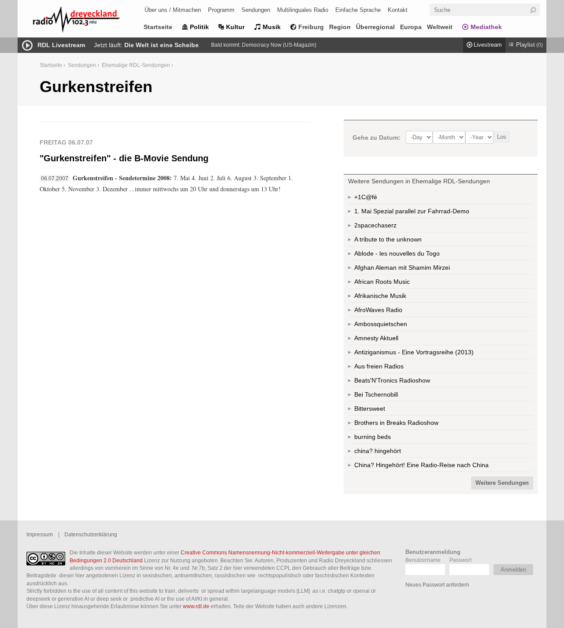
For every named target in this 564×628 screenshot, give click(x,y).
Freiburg (311, 26)
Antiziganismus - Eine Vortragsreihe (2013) (414, 352)
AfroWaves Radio (378, 309)
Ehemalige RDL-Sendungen (136, 65)
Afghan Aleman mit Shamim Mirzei (402, 267)
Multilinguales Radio (302, 10)
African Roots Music (382, 281)
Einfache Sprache (358, 10)
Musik (272, 26)
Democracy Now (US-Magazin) (279, 45)
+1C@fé (365, 197)
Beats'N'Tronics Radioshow (392, 380)
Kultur (235, 26)
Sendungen (255, 10)
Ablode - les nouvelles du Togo (397, 253)
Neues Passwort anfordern (437, 584)
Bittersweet (369, 408)
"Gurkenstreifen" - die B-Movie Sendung (124, 158)
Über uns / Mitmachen (173, 10)
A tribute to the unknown (388, 239)
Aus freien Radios (379, 366)
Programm (221, 10)
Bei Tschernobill (376, 394)
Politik (199, 26)
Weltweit (440, 26)
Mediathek (486, 26)
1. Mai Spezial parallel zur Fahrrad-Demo (411, 211)
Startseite (158, 26)
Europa (411, 26)
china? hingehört (377, 450)
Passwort (460, 560)
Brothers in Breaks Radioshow (396, 422)
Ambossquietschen (380, 323)
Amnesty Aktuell (376, 338)
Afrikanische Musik (380, 295)
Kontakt (398, 10)
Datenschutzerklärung (90, 534)
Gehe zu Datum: (376, 137)
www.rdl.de (196, 606)
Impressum (39, 534)
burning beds (372, 436)
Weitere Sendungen (502, 483)
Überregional (375, 26)
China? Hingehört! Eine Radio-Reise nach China (421, 464)
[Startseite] (88, 21)
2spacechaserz (375, 225)
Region (340, 26)
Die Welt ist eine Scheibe (161, 44)
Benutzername (423, 560)
